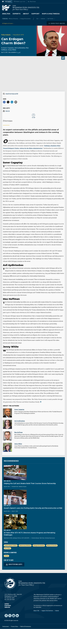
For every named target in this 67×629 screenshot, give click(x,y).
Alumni (57, 610)
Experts (16, 14)
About (26, 14)
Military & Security (13, 18)
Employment (5, 626)
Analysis (6, 14)
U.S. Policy (7, 548)
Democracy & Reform (25, 545)
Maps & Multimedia (51, 14)
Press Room (8, 605)
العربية (18, 52)
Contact (7, 603)
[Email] (15, 102)
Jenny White (12, 50)
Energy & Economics (25, 18)
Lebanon (43, 18)
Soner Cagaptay (8, 48)
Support (35, 14)
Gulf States (50, 18)
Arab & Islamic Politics (11, 545)
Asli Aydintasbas (19, 48)
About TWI (36, 610)
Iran (37, 18)
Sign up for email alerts (15, 564)
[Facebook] (4, 102)
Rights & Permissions (25, 626)
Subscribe (7, 607)
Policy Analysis (6, 35)
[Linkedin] (12, 102)
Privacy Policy (14, 626)
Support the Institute (47, 610)
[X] (8, 102)
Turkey (6, 556)
